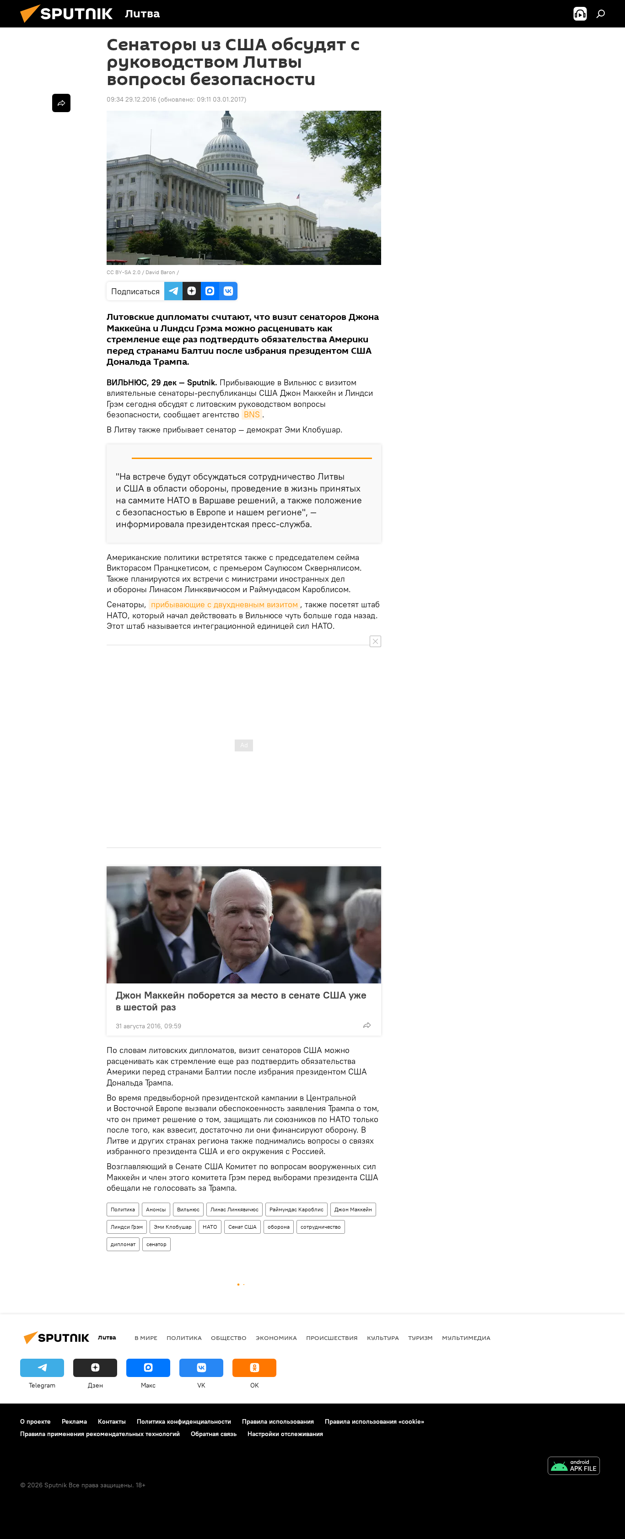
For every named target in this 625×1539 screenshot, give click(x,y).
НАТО (210, 1226)
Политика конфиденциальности (184, 1421)
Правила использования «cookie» (374, 1421)
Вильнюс (188, 1209)
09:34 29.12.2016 (131, 99)
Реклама (74, 1421)
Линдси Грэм (127, 1226)
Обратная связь (214, 1434)
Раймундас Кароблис (296, 1209)
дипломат (123, 1244)
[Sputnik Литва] (70, 25)
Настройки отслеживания (285, 1434)
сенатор (156, 1244)
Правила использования (278, 1421)
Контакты (112, 1421)
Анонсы (156, 1209)
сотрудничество (321, 1226)
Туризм (420, 1338)
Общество (229, 1338)
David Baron (160, 272)
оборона (279, 1226)
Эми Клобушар (173, 1226)
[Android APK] (574, 1467)
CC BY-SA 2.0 (123, 272)
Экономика (276, 1338)
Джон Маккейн (353, 1209)
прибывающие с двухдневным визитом (224, 604)
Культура (383, 1338)
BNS (252, 414)
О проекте (35, 1421)
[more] (367, 1025)
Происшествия (332, 1338)
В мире (146, 1338)
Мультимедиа (466, 1338)
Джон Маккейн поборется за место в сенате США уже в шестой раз (241, 1001)
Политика (123, 1209)
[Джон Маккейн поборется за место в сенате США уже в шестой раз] (244, 924)
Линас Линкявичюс (234, 1209)
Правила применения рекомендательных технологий (100, 1434)
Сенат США (242, 1226)
